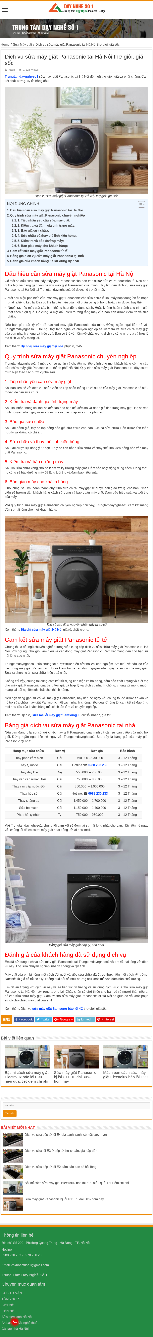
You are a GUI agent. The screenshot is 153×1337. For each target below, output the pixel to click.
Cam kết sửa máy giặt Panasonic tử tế (39, 251)
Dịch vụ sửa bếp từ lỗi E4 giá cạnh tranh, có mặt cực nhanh (67, 1134)
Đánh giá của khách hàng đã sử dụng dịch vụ (44, 261)
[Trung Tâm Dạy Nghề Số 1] (76, 7)
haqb (12, 69)
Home (5, 44)
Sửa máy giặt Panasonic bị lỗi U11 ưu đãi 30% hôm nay (75, 1076)
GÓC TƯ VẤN (12, 1293)
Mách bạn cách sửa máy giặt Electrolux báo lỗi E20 (125, 1074)
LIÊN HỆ (8, 1311)
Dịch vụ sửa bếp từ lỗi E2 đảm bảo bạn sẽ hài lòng (60, 1167)
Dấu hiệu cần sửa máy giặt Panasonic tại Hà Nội (46, 210)
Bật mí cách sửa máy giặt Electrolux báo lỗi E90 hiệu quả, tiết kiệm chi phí (26, 1076)
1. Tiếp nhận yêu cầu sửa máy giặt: (44, 220)
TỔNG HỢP (10, 1299)
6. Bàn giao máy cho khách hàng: (43, 245)
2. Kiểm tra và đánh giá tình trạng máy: (46, 225)
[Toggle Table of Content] (139, 204)
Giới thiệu (9, 1305)
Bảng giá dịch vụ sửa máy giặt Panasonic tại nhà (47, 256)
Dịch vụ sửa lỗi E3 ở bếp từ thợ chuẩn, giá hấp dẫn (61, 1150)
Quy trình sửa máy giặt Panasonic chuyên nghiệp (47, 215)
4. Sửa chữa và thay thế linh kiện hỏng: (47, 235)
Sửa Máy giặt (22, 44)
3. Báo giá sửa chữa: (33, 230)
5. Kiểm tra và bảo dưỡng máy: (41, 241)
